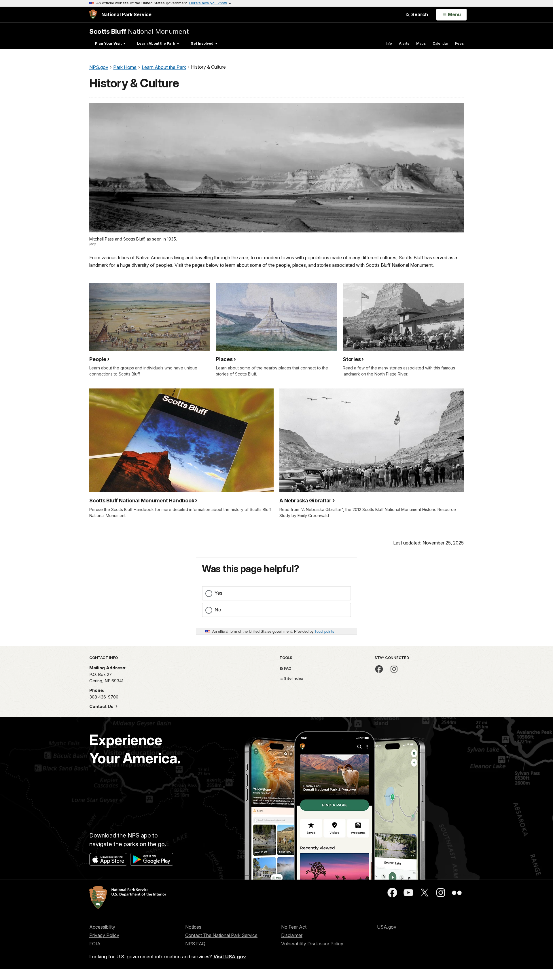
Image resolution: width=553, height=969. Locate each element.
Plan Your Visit (108, 43)
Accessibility (102, 927)
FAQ (287, 668)
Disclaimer (291, 935)
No (218, 610)
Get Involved (202, 43)
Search (419, 14)
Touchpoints (324, 631)
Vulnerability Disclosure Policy (312, 944)
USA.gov (386, 927)
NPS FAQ (195, 944)
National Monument (139, 31)
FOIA (95, 944)
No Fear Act (293, 927)
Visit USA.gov (229, 956)
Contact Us (102, 706)
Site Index (293, 678)
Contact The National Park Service (221, 935)
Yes (218, 593)
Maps (421, 43)
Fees (459, 43)
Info (389, 43)
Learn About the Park (156, 43)
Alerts (404, 43)
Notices (193, 927)
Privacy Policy (104, 935)
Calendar (440, 43)
